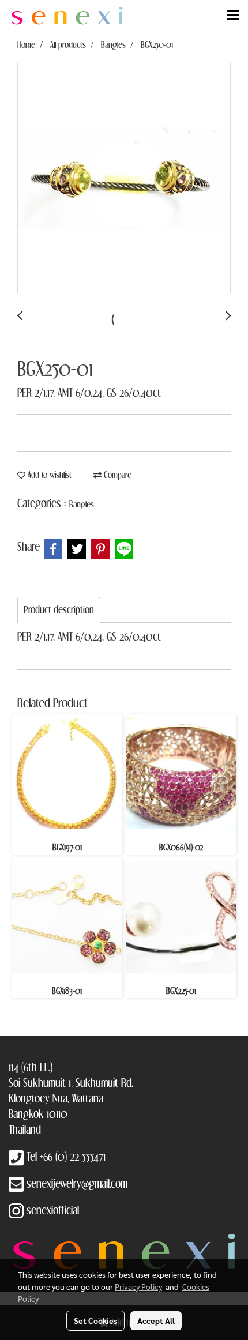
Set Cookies (95, 1320)
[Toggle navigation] (233, 16)
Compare (116, 474)
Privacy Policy (138, 1286)
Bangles (81, 504)
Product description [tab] (59, 609)
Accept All (156, 1320)
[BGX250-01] (124, 178)
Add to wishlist (48, 474)
